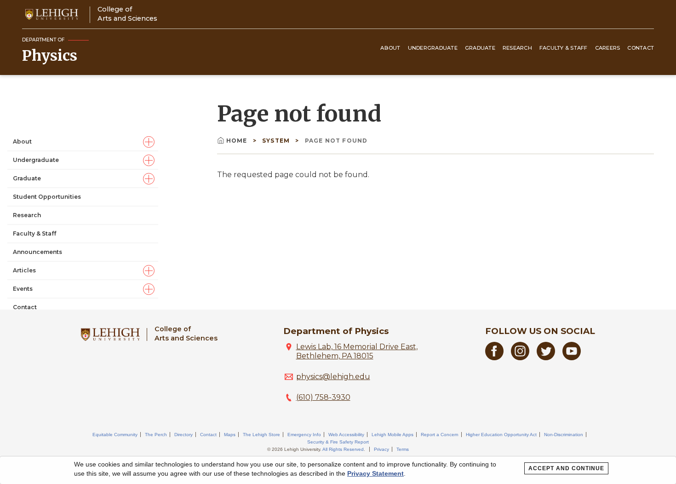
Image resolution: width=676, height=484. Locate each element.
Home (236, 140)
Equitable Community (114, 434)
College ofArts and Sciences (127, 13)
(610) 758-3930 (323, 397)
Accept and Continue (566, 468)
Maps (229, 434)
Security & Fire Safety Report (338, 441)
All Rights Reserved (343, 449)
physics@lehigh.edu (333, 376)
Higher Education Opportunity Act (501, 434)
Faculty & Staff (563, 48)
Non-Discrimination (563, 434)
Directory (183, 434)
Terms (402, 449)
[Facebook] (494, 357)
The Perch (156, 434)
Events (23, 288)
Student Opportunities (47, 196)
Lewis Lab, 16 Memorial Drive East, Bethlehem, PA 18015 (357, 351)
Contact (640, 48)
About (390, 48)
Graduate (480, 48)
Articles (24, 270)
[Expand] (149, 142)
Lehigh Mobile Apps (392, 434)
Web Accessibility (346, 434)
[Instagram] (520, 357)
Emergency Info (304, 434)
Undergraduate (433, 48)
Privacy (381, 449)
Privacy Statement (375, 473)
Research (517, 48)
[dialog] (338, 470)
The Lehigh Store (261, 434)
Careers (607, 48)
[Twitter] (546, 357)
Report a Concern (439, 434)
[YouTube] (571, 357)
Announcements (37, 251)
